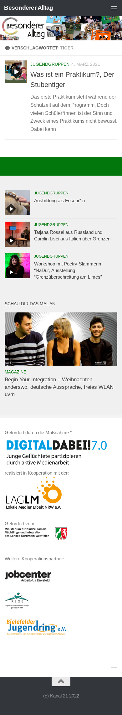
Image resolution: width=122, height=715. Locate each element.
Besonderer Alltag (28, 7)
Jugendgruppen (49, 64)
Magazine (15, 372)
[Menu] (114, 8)
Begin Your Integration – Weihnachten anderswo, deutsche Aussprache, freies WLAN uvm (59, 387)
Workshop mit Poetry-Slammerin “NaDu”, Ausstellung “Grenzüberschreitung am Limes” (68, 270)
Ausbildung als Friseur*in (59, 200)
